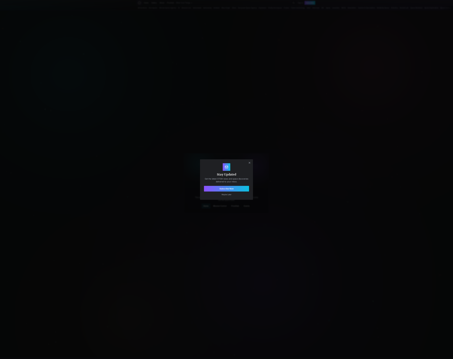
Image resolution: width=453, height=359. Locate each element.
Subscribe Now (227, 189)
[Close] (249, 162)
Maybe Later (226, 195)
